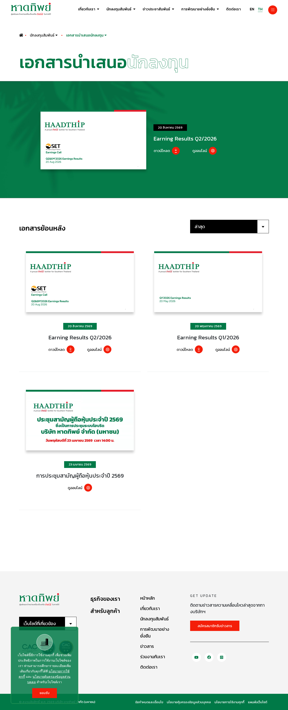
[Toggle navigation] (272, 9)
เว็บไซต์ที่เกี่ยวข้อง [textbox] (40, 623)
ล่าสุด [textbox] (200, 226)
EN (252, 9)
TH (260, 9)
